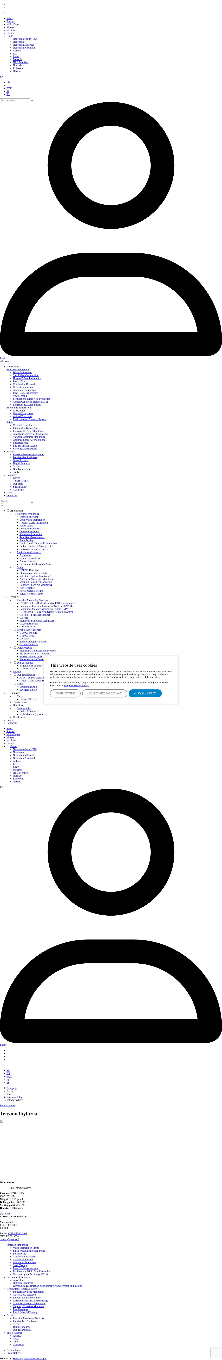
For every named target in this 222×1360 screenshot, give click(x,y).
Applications (13, 366)
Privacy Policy (14, 1350)
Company (12, 475)
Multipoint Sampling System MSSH (38, 620)
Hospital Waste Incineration (27, 378)
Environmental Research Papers (29, 419)
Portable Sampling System (33, 641)
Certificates (19, 489)
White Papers (13, 24)
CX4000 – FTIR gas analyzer (35, 614)
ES (8, 94)
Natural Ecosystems (23, 413)
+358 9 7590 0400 (17, 1233)
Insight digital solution (31, 665)
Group (10, 36)
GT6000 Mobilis (28, 632)
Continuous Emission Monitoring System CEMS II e (47, 606)
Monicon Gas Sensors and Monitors (38, 650)
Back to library (7, 1105)
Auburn (17, 50)
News (10, 18)
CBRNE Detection (23, 425)
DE (8, 85)
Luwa (16, 56)
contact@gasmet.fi (9, 1239)
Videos (10, 27)
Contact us (12, 495)
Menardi (17, 59)
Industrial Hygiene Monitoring (28, 431)
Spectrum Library (29, 689)
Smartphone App (28, 686)
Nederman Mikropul (23, 44)
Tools (20, 683)
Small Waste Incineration (26, 375)
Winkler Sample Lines (31, 656)
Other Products (20, 460)
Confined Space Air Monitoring (29, 439)
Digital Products (21, 463)
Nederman (18, 41)
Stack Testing (20, 395)
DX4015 (24, 638)
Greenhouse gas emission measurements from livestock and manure (47, 1285)
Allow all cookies (145, 693)
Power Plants (19, 381)
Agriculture (19, 410)
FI (8, 91)
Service (17, 466)
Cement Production (23, 387)
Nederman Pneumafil (24, 47)
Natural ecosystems (23, 1283)
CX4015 (24, 617)
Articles (10, 21)
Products (11, 451)
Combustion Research (24, 384)
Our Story (18, 483)
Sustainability (20, 486)
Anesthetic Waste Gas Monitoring (30, 434)
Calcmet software (28, 668)
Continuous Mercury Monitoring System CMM (44, 609)
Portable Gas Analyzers (25, 457)
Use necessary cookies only (105, 693)
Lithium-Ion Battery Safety (27, 428)
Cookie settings (65, 693)
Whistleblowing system (31, 714)
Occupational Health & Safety (22, 1288)
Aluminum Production (24, 390)
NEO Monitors (20, 62)
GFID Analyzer (28, 626)
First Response (20, 442)
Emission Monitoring (17, 1244)
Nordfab (17, 65)
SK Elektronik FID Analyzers (35, 653)
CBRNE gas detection (24, 1294)
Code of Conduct (28, 711)
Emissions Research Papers (27, 404)
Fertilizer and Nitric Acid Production (31, 398)
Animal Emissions (22, 416)
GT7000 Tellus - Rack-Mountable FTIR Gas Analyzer (47, 603)
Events (10, 33)
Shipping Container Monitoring (29, 436)
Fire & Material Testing (25, 445)
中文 (9, 88)
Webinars (11, 30)
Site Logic (18, 1358)
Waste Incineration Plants (26, 1247)
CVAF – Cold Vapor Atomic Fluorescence (41, 680)
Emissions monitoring (18, 369)
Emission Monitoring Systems (28, 454)
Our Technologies (22, 469)
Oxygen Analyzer (29, 623)
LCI (15, 53)
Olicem (16, 71)
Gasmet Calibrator (29, 644)
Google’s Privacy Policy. (76, 685)
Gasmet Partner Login (35, 1358)
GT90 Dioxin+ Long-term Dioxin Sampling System (46, 611)
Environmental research (19, 407)
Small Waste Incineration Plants (29, 1250)
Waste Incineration (22, 372)
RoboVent (18, 68)
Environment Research (18, 1277)
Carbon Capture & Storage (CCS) (30, 401)
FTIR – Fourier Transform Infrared (37, 677)
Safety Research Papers (25, 448)
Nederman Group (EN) (25, 38)
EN (2, 76)
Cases (10, 492)
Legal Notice (13, 1353)
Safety (10, 422)
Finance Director (28, 699)
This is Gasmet (20, 480)
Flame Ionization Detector (33, 659)
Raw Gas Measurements (25, 393)
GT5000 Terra (27, 635)
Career (16, 478)
